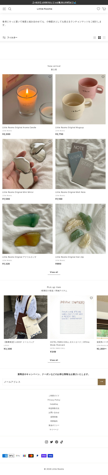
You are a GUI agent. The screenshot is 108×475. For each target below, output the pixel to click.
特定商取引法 (54, 408)
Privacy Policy (54, 400)
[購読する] (102, 382)
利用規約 (54, 421)
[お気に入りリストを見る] (98, 8)
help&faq (54, 404)
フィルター (12, 37)
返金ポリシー (54, 425)
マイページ (54, 429)
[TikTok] (61, 442)
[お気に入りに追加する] (50, 77)
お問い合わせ (54, 412)
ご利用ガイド (54, 396)
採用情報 (54, 417)
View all (54, 272)
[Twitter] (51, 442)
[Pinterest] (56, 442)
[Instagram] (46, 442)
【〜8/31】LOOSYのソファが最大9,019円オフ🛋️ (54, 2)
